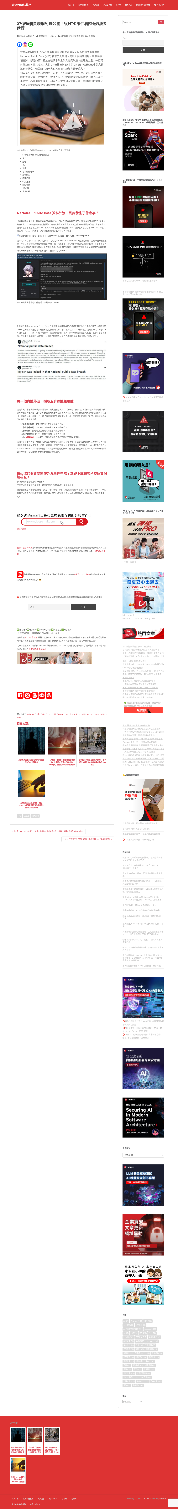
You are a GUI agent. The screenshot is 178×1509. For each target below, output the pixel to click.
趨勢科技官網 (159, 5)
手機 (139, 1345)
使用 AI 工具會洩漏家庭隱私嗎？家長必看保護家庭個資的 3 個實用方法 (142, 858)
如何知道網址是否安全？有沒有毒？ (138, 646)
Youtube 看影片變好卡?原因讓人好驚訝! (140, 742)
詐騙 (127, 1369)
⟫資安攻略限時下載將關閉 (137, 1037)
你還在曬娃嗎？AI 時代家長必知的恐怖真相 (141, 910)
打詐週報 (128, 1349)
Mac (152, 1333)
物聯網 (128, 1353)
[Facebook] (19, 44)
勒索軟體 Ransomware (147, 1341)
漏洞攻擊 (151, 1349)
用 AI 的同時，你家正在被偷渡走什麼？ (140, 905)
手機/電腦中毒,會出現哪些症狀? (136, 725)
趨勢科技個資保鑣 (24, 547)
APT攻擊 (140, 1325)
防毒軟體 (155, 1381)
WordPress (164, 1499)
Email (125, 38)
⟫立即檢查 (21, 528)
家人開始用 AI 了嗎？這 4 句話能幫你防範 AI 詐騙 (143, 924)
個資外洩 (35, 816)
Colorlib (146, 1499)
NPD (19, 816)
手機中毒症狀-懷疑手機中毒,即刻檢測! (139, 690)
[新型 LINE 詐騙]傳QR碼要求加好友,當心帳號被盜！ (145, 761)
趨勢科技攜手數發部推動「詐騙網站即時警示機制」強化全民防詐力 (143, 890)
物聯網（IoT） (142, 1353)
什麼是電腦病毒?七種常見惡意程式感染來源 (141, 728)
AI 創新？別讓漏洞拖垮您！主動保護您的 (142, 1034)
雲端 (126, 1385)
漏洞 (140, 1349)
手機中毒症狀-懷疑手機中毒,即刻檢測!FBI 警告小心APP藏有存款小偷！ (143, 293)
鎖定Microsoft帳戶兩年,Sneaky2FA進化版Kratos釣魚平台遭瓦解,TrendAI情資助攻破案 (142, 898)
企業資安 (128, 5)
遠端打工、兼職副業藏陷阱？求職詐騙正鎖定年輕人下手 (143, 948)
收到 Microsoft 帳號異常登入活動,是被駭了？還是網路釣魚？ (149, 758)
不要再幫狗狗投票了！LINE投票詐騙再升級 (141, 834)
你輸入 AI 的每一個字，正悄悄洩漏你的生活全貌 (142, 874)
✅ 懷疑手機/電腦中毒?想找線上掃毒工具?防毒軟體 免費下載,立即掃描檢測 (142, 704)
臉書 (126, 1365)
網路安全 (141, 1357)
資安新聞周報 (143, 1373)
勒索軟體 (128, 1341)
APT (148, 1321)
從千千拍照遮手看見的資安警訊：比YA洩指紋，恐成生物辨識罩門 (143, 882)
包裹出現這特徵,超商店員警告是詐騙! (139, 751)
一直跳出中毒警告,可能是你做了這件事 (139, 684)
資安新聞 (128, 1373)
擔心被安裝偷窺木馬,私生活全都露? (138, 697)
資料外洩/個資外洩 (76, 36)
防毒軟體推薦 (83, 5)
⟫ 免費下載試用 (129, 562)
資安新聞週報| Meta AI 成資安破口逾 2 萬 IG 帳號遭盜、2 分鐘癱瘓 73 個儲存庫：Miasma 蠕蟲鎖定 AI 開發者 (142, 958)
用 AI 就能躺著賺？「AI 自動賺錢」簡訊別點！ (143, 965)
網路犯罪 (154, 1357)
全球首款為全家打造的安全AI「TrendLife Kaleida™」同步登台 (140, 866)
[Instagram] (25, 44)
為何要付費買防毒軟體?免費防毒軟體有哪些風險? (144, 694)
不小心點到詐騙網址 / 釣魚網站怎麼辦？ (140, 280)
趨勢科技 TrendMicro (47, 36)
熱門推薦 (64, 36)
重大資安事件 (90, 36)
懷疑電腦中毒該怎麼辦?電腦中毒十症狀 (139, 735)
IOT (143, 1333)
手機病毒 (150, 1345)
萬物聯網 (138, 1365)
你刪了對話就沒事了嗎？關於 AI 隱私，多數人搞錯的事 (142, 940)
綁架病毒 (128, 1357)
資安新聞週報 (130, 1377)
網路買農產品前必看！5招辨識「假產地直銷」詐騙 (143, 917)
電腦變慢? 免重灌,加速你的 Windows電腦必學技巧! (145, 748)
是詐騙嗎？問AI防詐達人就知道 (136, 828)
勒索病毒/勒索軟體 (143, 5)
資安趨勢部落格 (21, 5)
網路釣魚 (30, 437)
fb (125, 1333)
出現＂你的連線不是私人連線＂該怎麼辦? (140, 687)
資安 (137, 1369)
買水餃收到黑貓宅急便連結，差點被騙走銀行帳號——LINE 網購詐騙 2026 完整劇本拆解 (143, 932)
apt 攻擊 (128, 1325)
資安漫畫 (96, 5)
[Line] (30, 44)
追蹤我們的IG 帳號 (82, 574)
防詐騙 (118, 5)
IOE (134, 1333)
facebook (150, 1329)
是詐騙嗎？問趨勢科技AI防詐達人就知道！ (141, 649)
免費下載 (71, 5)
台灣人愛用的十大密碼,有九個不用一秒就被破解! (143, 664)
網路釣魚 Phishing (145, 1361)
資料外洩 (128, 1381)
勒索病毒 (154, 1337)
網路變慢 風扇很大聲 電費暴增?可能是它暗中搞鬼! (144, 745)
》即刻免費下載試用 (37, 648)
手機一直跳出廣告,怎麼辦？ (134, 661)
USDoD (26, 816)
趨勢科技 (142, 1381)
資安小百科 (107, 5)
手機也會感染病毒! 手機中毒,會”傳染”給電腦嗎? (143, 738)
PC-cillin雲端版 (31, 637)
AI (125, 1321)
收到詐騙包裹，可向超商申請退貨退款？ (140, 823)
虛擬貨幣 (150, 1365)
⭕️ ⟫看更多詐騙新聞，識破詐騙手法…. (139, 839)
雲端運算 (138, 1385)
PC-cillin (128, 1337)
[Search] (161, 22)
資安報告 (149, 1369)
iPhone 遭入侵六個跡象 (133, 667)
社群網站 (157, 1353)
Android (136, 1321)
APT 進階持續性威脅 (132, 1329)
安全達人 (128, 1345)
